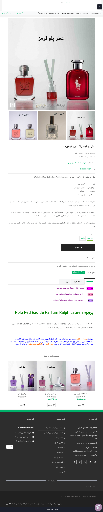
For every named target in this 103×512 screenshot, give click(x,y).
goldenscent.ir (80, 455)
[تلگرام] (90, 462)
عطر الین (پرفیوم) (22, 393)
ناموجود (77, 247)
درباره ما (60, 452)
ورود (61, 472)
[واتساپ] (80, 462)
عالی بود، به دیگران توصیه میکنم (22, 433)
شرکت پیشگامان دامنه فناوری (16, 503)
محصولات (59, 437)
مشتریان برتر (58, 457)
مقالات (60, 447)
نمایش (79, 405)
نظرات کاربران (77, 281)
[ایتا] (85, 462)
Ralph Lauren (85, 168)
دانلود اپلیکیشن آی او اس (53, 432)
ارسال (10, 446)
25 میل (90, 238)
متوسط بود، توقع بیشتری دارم (23, 441)
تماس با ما (59, 467)
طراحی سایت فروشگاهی (54, 503)
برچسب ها (64, 281)
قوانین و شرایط (57, 462)
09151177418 (78, 272)
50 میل (82, 238)
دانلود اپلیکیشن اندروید (54, 427)
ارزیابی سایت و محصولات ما (26, 427)
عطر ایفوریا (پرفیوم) (51, 393)
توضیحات (89, 281)
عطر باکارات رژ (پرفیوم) (81, 393)
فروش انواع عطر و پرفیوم (77, 162)
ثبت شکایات (90, 486)
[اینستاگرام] (95, 462)
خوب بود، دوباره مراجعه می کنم (22, 437)
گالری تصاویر (58, 442)
